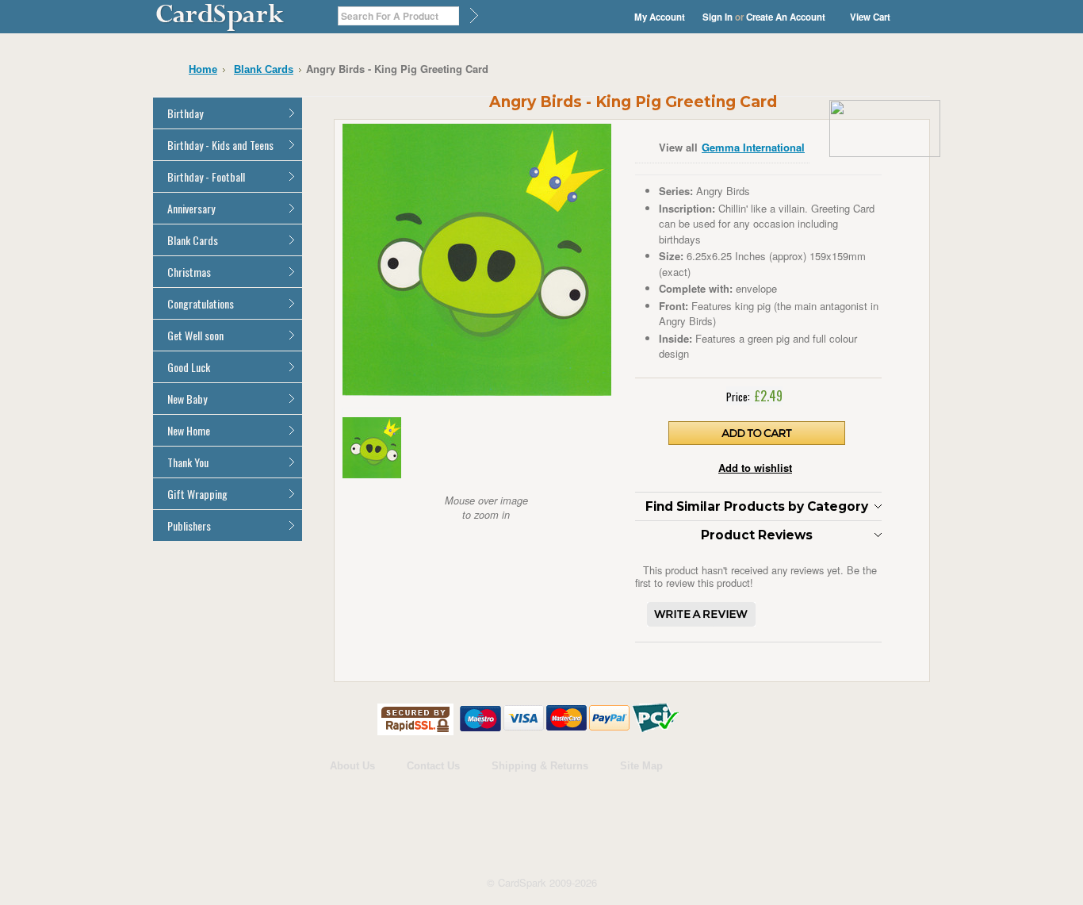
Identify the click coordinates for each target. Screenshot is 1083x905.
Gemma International (753, 147)
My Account (659, 17)
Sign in (717, 17)
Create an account (785, 17)
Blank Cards (263, 69)
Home (203, 69)
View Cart (870, 17)
